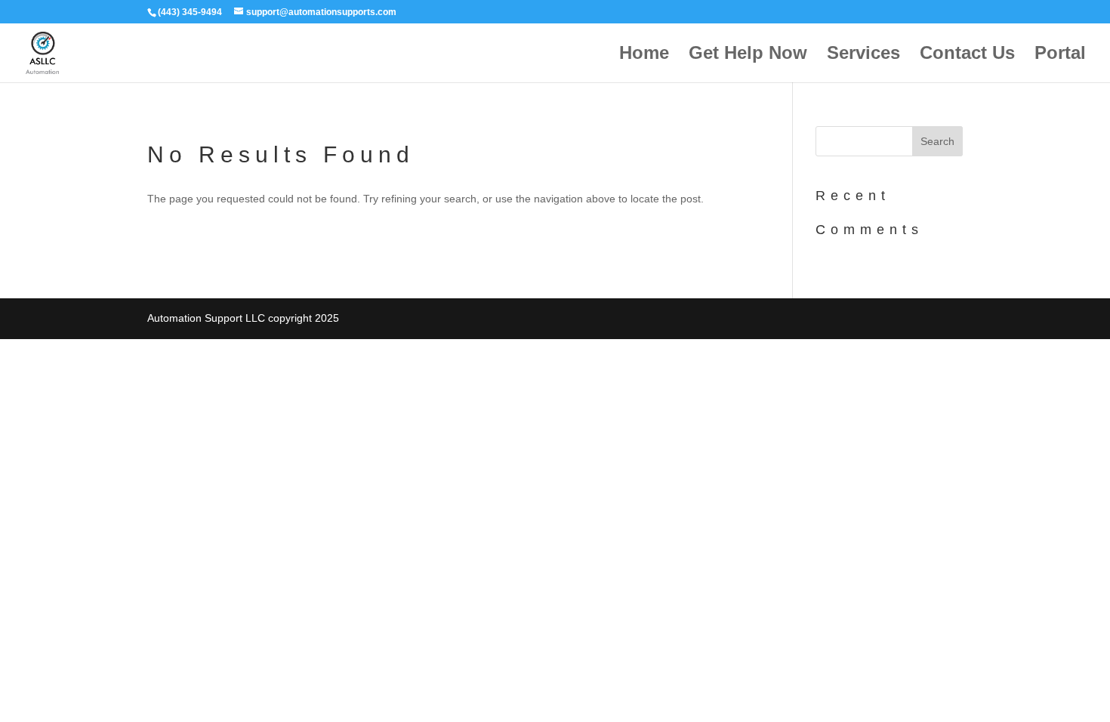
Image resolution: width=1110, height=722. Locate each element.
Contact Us (967, 55)
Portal (1060, 55)
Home (644, 55)
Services (863, 55)
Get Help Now (748, 55)
